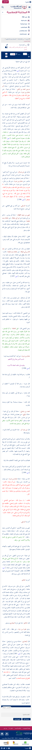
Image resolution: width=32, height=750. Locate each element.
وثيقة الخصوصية (26, 728)
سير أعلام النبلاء (21, 39)
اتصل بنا (11, 728)
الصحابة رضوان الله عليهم (11, 39)
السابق (8, 708)
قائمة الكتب (24, 27)
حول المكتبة (23, 24)
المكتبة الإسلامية (17, 12)
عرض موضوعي (23, 30)
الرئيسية (27, 39)
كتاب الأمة (24, 20)
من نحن (5, 728)
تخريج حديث (17, 719)
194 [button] (13, 54)
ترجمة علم (26, 719)
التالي (5, 708)
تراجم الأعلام (23, 34)
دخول (5, 1)
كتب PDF (24, 17)
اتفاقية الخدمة (18, 728)
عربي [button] (27, 2)
